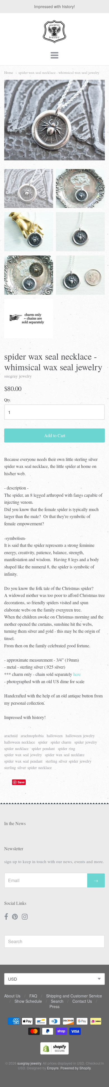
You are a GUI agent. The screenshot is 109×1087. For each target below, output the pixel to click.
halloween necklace (19, 742)
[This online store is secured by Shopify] (54, 1052)
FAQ (33, 996)
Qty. (7, 400)
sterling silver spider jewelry (68, 761)
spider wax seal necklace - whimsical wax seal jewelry (58, 72)
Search (57, 1001)
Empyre (53, 1067)
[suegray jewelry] (54, 40)
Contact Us (82, 1001)
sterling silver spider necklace (28, 767)
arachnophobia (32, 735)
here (77, 674)
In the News (15, 823)
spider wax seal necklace (64, 754)
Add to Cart (54, 435)
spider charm (61, 742)
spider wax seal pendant (23, 761)
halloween (55, 735)
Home (8, 72)
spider (43, 742)
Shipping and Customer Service (74, 996)
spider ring (66, 748)
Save (21, 782)
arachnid (11, 735)
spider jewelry (85, 742)
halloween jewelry (80, 735)
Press (54, 1006)
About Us (12, 996)
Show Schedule (28, 1001)
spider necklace (16, 748)
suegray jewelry (18, 376)
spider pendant (43, 748)
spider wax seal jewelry (23, 754)
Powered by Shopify (75, 1067)
